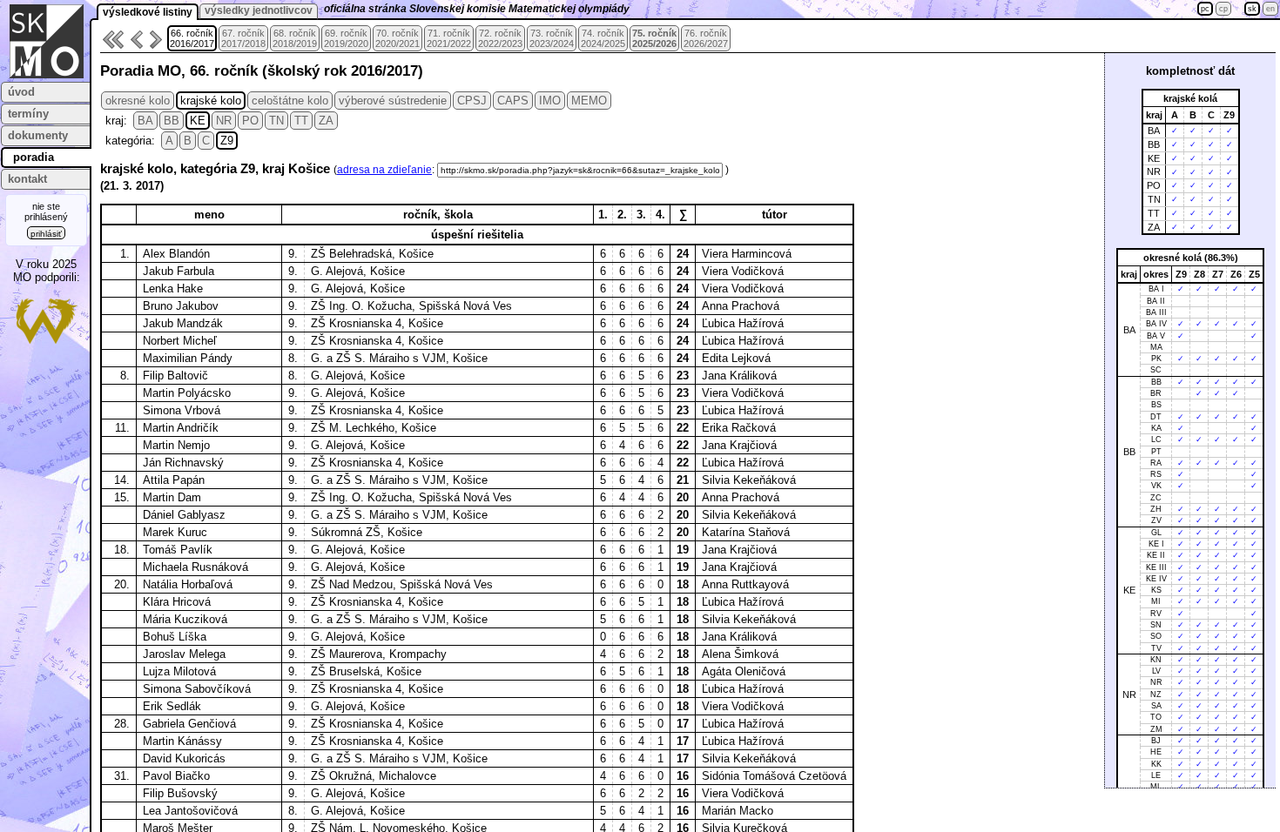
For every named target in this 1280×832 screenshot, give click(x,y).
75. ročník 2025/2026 (654, 38)
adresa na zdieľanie (384, 170)
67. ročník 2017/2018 (243, 38)
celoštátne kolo (290, 100)
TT (301, 120)
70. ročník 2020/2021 (397, 38)
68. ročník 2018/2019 (295, 38)
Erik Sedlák (172, 706)
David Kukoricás (184, 758)
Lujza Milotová (179, 671)
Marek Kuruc (175, 532)
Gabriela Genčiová (189, 723)
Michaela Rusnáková (195, 567)
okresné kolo (137, 100)
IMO (550, 100)
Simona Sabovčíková (197, 688)
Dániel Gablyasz (184, 514)
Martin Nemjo (176, 445)
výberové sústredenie (393, 100)
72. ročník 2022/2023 (500, 38)
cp (1223, 8)
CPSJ (472, 100)
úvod (21, 91)
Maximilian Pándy (187, 358)
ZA (326, 120)
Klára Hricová (177, 601)
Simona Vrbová (181, 410)
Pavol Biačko (176, 775)
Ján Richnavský (183, 462)
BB (171, 120)
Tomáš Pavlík (177, 549)
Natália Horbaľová (187, 584)
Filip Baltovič (175, 375)
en (1270, 8)
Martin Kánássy (182, 741)
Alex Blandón (176, 253)
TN (276, 120)
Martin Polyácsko (187, 392)
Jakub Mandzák (183, 323)
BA (145, 120)
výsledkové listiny (147, 12)
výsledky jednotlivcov (259, 10)
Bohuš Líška (174, 636)
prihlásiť (46, 233)
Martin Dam (172, 497)
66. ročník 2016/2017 (192, 38)
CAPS (513, 100)
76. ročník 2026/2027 (706, 38)
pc (1205, 8)
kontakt (27, 178)
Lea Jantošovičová (190, 810)
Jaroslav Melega (184, 654)
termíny (28, 113)
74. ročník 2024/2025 (603, 38)
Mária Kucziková (185, 619)
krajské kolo (210, 100)
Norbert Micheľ (180, 340)
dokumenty (38, 135)
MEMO (589, 100)
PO (250, 120)
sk (1252, 8)
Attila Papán (174, 479)
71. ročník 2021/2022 (449, 38)
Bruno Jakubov (181, 305)
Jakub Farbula (178, 271)
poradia (33, 157)
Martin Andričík (181, 427)
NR (224, 120)
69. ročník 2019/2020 (346, 38)
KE (197, 120)
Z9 (226, 140)
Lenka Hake (173, 288)
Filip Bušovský (180, 793)
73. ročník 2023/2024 (551, 38)
